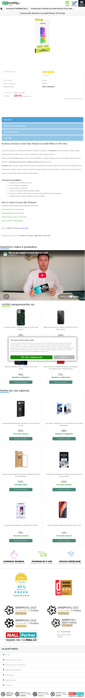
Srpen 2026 (8, 138)
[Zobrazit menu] (81, 3)
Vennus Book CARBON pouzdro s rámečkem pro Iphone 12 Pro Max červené (60, 368)
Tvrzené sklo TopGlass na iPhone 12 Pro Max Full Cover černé (64, 475)
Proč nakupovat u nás (11, 132)
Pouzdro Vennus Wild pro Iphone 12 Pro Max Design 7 (21, 328)
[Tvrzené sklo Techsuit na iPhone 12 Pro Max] (42, 36)
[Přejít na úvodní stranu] (11, 3)
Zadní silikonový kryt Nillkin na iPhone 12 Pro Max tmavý (60, 328)
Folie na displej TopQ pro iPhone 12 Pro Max (64, 525)
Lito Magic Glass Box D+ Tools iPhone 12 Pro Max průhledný (64, 424)
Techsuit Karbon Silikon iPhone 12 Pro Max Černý (21, 368)
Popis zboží (8, 120)
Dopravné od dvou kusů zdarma (15, 126)
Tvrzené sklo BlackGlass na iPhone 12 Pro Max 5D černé (21, 424)
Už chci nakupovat (31, 357)
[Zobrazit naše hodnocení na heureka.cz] (21, 596)
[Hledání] (67, 3)
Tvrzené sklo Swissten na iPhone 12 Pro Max (21, 525)
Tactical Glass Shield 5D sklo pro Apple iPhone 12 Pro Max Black (21, 475)
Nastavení (64, 357)
